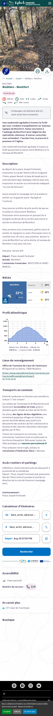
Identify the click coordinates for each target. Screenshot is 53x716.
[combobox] (21, 515)
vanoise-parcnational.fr (34, 443)
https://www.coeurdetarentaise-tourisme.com (25, 373)
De (6, 514)
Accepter (7, 711)
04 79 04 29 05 (9, 379)
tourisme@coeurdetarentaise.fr (18, 376)
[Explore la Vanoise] (22, 3)
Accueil (9, 78)
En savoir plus (29, 711)
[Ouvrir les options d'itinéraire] (46, 538)
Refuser (17, 711)
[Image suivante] (49, 35)
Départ (9, 538)
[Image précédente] (3, 35)
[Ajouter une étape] (46, 515)
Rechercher (26, 551)
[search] (25, 515)
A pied (18, 78)
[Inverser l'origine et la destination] (46, 527)
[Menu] (50, 3)
